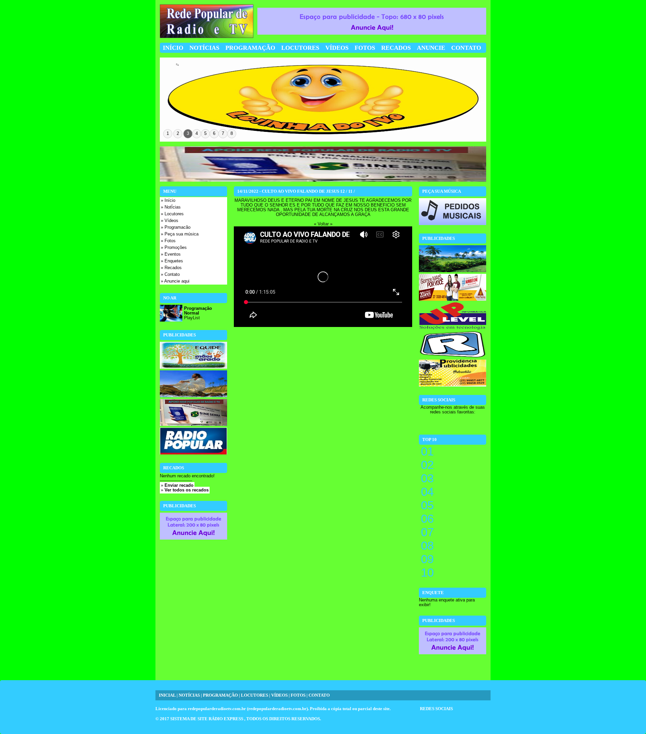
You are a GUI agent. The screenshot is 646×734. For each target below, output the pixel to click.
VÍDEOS (279, 695)
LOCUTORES (254, 695)
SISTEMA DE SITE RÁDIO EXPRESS (207, 719)
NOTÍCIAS (189, 695)
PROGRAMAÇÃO (220, 695)
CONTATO (319, 695)
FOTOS (298, 695)
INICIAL (167, 695)
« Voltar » (323, 224)
